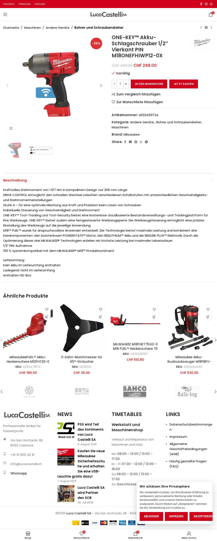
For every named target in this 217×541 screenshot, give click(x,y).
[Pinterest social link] (136, 142)
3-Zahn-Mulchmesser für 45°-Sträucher (81, 359)
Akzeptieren (203, 516)
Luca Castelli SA (78, 513)
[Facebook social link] (201, 4)
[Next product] (211, 27)
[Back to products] (206, 27)
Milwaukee (132, 134)
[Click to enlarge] (11, 128)
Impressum (178, 436)
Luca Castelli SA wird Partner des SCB (91, 492)
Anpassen (176, 516)
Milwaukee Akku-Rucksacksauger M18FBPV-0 (189, 361)
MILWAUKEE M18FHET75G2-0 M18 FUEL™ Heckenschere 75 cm (135, 348)
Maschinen (32, 27)
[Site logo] (109, 14)
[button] (7, 85)
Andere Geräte (58, 27)
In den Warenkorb (149, 84)
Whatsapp (18, 473)
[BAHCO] (134, 391)
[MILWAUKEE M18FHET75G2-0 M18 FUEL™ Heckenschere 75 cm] (135, 321)
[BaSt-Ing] (187, 391)
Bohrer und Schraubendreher (99, 27)
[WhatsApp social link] (211, 4)
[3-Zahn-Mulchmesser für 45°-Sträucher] (82, 328)
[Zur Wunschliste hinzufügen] (47, 309)
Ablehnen (151, 516)
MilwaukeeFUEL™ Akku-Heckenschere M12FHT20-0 (28, 359)
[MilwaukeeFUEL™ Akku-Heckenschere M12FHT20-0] (28, 328)
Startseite (11, 27)
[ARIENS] (29, 391)
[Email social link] (130, 142)
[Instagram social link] (206, 4)
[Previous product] (201, 27)
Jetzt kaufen (184, 84)
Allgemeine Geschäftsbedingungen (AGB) (188, 449)
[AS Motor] (82, 391)
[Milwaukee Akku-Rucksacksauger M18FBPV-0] (189, 328)
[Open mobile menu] (5, 14)
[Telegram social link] (146, 142)
